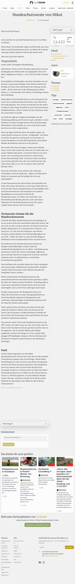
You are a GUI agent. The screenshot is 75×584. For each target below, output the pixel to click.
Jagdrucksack (62, 8)
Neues (12, 8)
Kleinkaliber (5, 559)
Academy (52, 8)
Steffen (6, 475)
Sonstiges (55, 99)
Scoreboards (56, 45)
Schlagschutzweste (62, 111)
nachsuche (67, 115)
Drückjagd (56, 90)
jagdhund (69, 103)
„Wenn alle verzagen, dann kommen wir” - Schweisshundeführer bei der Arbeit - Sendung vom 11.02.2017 (64, 477)
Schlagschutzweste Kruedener (10, 470)
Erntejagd (56, 88)
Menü (5, 8)
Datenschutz (17, 554)
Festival (43, 8)
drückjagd (69, 119)
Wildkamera (5, 575)
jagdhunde (59, 107)
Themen (35, 8)
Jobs (15, 559)
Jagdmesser (4, 572)
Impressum (17, 556)
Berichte (19, 8)
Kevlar (61, 119)
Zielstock (4, 556)
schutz (67, 107)
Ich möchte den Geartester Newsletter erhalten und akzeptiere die (52, 554)
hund (54, 119)
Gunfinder (41, 516)
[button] (72, 2)
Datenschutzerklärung (51, 556)
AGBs (15, 551)
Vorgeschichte (57, 54)
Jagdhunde (70, 8)
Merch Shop (17, 562)
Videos (28, 8)
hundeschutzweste (66, 99)
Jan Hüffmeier (30, 20)
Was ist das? (70, 45)
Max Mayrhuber (26, 480)
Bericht (66, 2)
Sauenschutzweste (58, 103)
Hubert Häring (44, 475)
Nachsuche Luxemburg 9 (44, 470)
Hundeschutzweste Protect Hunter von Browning (28, 473)
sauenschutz (58, 115)
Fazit (54, 60)
